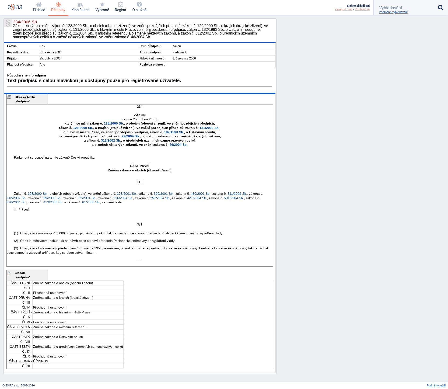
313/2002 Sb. (16, 198)
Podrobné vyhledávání (393, 12)
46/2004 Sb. (178, 144)
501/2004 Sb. (234, 198)
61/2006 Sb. (91, 202)
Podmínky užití (436, 385)
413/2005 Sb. (53, 202)
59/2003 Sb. (52, 198)
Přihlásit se (362, 9)
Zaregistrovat (343, 9)
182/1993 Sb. (174, 132)
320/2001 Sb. (164, 193)
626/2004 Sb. (16, 202)
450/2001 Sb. (200, 193)
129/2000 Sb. (83, 128)
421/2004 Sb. (197, 198)
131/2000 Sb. (210, 128)
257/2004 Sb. (160, 198)
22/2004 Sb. (131, 136)
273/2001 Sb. (127, 193)
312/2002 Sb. (111, 140)
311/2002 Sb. (237, 193)
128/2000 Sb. (114, 123)
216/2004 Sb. (123, 198)
